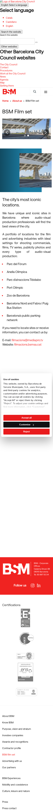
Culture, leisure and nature (16, 791)
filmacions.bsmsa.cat (28, 344)
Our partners (9, 767)
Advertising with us (12, 761)
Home (5, 100)
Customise (24, 424)
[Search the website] (36, 42)
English (14, 5)
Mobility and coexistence (15, 784)
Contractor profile (11, 748)
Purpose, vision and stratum (16, 728)
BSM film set (8, 754)
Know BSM (8, 722)
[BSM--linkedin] (37, 585)
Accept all (26, 417)
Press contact (9, 808)
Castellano (11, 21)
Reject (26, 431)
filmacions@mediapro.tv (28, 340)
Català (9, 17)
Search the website (9, 35)
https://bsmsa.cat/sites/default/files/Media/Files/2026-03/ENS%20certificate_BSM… (25, 672)
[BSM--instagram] (32, 585)
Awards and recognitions (15, 741)
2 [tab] (28, 135)
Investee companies (12, 735)
